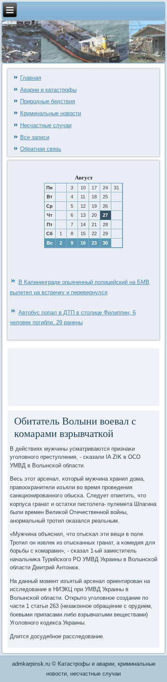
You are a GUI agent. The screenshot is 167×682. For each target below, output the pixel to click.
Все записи (34, 137)
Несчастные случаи (46, 125)
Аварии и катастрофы (48, 90)
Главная (30, 78)
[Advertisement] (36, 376)
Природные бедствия (47, 101)
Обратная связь (40, 149)
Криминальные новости (50, 113)
